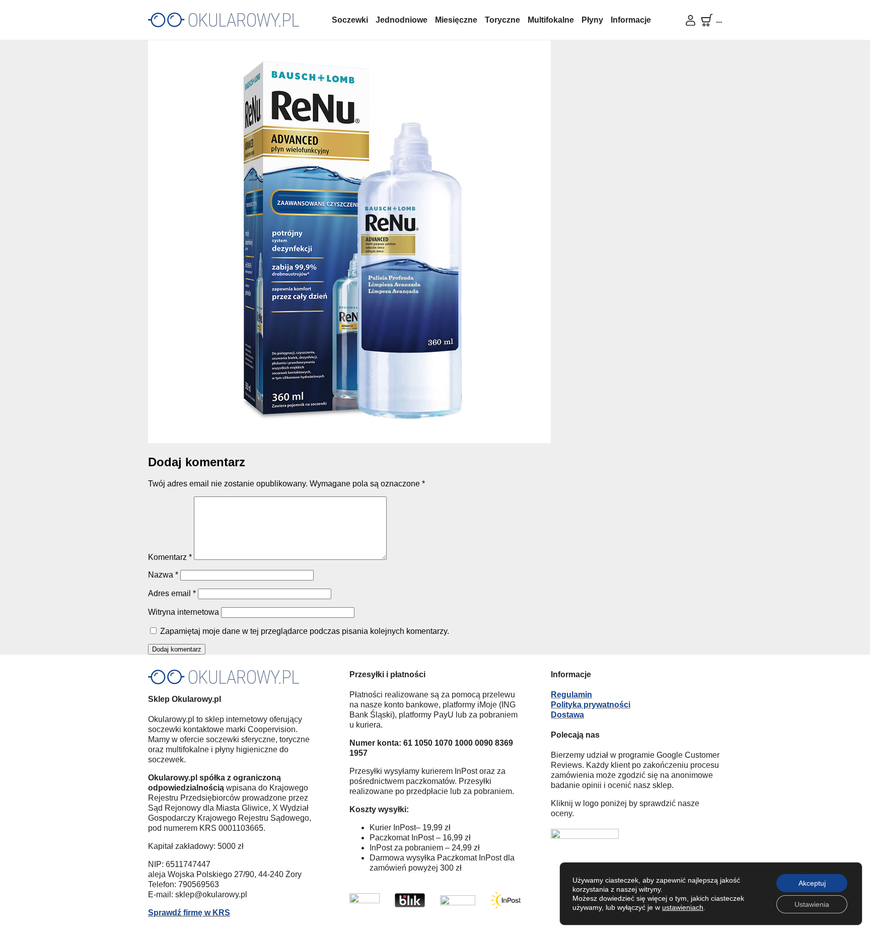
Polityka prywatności (590, 704)
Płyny (592, 20)
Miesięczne (456, 20)
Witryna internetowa (183, 612)
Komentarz (170, 557)
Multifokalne (551, 20)
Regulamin (571, 694)
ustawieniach (682, 907)
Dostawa (567, 714)
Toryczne (502, 20)
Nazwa (163, 574)
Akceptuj (812, 883)
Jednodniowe (401, 20)
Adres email (172, 593)
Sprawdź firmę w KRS (189, 912)
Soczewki (350, 20)
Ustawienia (811, 904)
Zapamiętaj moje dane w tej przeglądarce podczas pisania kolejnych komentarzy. (304, 631)
